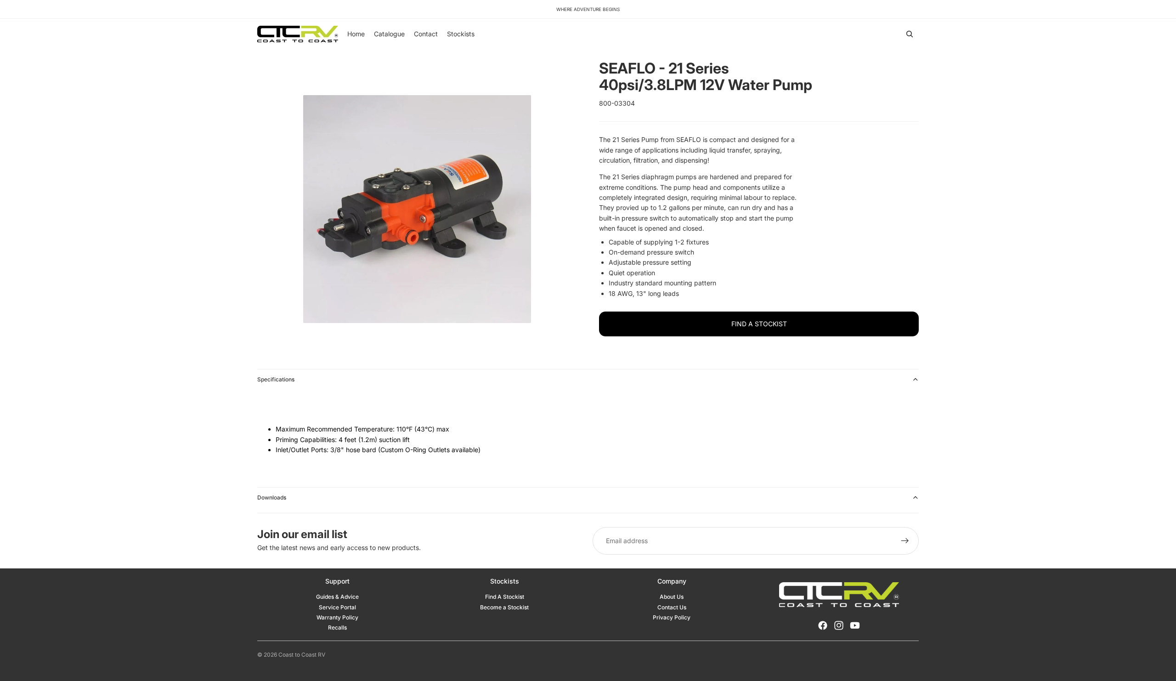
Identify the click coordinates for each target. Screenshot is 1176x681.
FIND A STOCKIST (759, 324)
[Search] (909, 34)
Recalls (337, 627)
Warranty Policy (337, 617)
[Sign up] (905, 540)
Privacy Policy (671, 617)
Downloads (271, 497)
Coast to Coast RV (301, 654)
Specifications (275, 379)
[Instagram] (838, 625)
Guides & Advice (337, 596)
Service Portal (337, 607)
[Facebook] (822, 625)
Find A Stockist (504, 596)
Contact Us (671, 607)
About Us (672, 596)
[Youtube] (854, 625)
